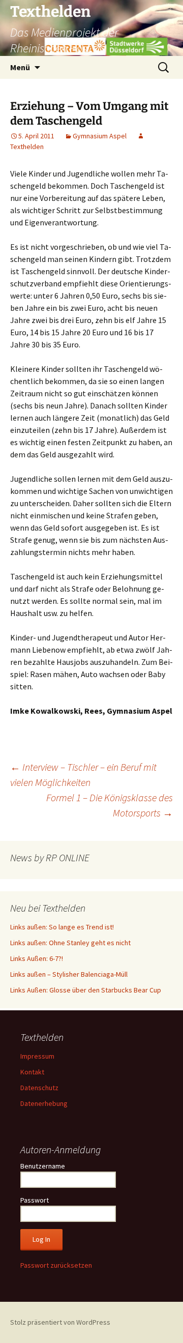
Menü (20, 67)
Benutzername (42, 1166)
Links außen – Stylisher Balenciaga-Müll (69, 974)
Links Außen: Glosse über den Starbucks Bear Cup (85, 990)
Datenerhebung (44, 1103)
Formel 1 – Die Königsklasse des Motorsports (109, 805)
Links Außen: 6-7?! (36, 958)
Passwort (34, 1200)
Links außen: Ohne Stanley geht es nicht (70, 942)
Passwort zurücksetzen (56, 1265)
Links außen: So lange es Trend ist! (62, 926)
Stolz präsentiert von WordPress (60, 1322)
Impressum (37, 1056)
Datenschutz (39, 1087)
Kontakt (32, 1071)
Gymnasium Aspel (100, 135)
